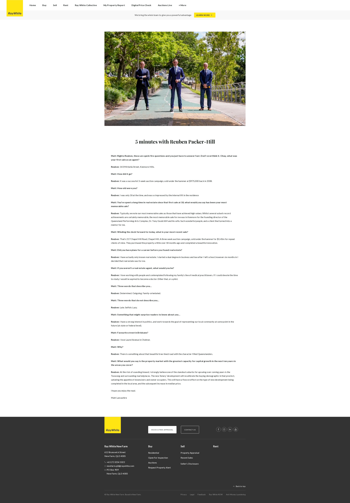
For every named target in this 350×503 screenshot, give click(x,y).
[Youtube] (235, 429)
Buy (150, 446)
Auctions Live (165, 5)
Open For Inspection (158, 457)
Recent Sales (187, 457)
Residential (153, 452)
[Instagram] (224, 429)
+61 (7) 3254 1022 (116, 462)
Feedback (202, 494)
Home (33, 5)
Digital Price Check (141, 5)
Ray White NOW (216, 494)
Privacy (184, 494)
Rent (65, 5)
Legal (192, 494)
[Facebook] (218, 429)
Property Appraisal (190, 452)
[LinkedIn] (230, 429)
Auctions (152, 462)
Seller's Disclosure (190, 463)
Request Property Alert (159, 467)
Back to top (241, 486)
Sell (183, 446)
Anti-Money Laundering (236, 494)
